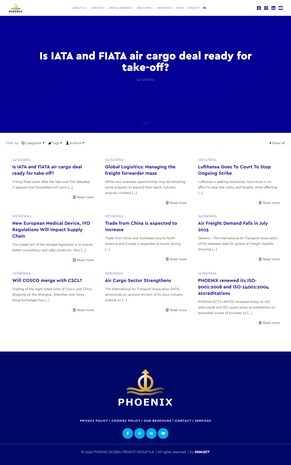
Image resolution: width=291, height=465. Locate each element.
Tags (55, 143)
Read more (85, 197)
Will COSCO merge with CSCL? (47, 280)
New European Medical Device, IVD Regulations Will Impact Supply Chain (51, 230)
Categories (33, 143)
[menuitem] (204, 8)
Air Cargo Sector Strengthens (138, 280)
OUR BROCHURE (157, 420)
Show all (278, 143)
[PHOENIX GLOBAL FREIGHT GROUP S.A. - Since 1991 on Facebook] (128, 433)
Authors (75, 143)
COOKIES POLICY (125, 420)
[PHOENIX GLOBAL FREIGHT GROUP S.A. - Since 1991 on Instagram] (139, 433)
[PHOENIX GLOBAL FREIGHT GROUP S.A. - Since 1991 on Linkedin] (151, 433)
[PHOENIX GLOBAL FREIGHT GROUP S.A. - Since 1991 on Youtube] (163, 433)
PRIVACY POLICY (94, 420)
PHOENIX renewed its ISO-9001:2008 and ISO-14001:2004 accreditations (233, 287)
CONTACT (183, 420)
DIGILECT (202, 452)
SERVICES (203, 420)
